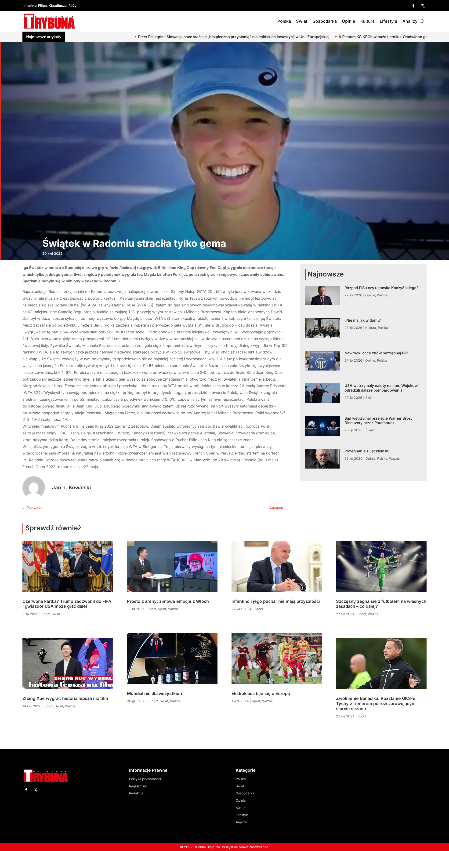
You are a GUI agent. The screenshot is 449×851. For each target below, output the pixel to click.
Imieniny (29, 5)
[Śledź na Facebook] (413, 5)
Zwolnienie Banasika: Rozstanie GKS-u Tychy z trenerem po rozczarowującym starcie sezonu (376, 703)
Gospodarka (324, 21)
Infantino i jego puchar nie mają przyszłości (276, 601)
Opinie (348, 21)
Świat (301, 21)
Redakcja (136, 793)
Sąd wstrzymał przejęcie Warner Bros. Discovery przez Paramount (378, 420)
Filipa (42, 5)
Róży (72, 5)
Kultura (367, 21)
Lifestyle (388, 21)
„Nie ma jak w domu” (363, 320)
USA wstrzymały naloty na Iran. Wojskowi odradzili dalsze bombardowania (381, 387)
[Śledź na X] (423, 5)
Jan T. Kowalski (71, 487)
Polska (284, 21)
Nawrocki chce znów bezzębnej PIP (376, 353)
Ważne (382, 295)
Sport (45, 614)
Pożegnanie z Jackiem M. (367, 451)
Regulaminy (138, 786)
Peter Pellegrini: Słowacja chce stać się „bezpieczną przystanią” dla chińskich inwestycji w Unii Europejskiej (132, 36)
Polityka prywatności (145, 779)
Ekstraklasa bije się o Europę (261, 693)
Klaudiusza (58, 5)
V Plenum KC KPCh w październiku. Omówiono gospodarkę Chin (295, 36)
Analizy (409, 21)
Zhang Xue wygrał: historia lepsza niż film (65, 698)
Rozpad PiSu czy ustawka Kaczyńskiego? (381, 287)
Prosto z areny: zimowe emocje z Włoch (168, 601)
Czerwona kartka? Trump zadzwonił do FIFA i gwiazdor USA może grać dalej (66, 604)
